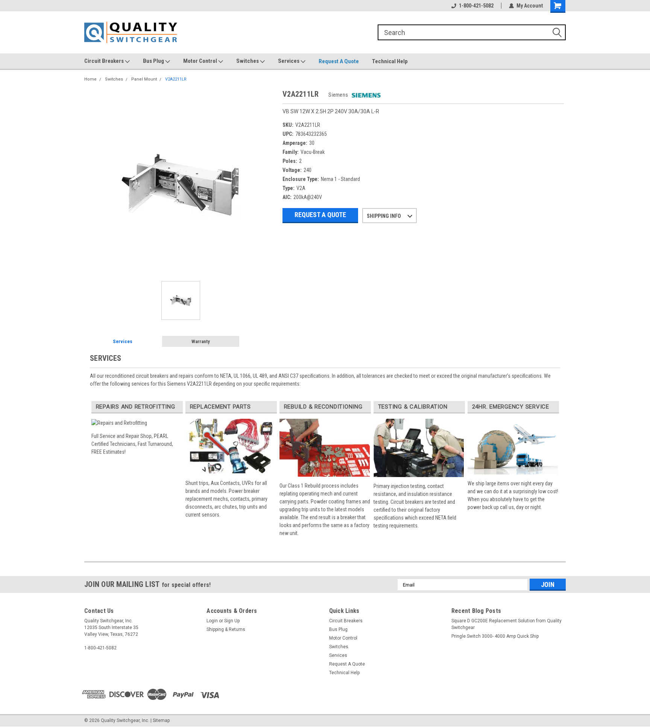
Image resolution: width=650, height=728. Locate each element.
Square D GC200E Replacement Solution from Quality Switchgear (506, 624)
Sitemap (161, 720)
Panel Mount (144, 79)
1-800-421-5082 (476, 6)
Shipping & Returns (226, 629)
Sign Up (232, 620)
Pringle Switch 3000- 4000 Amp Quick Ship (495, 636)
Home (90, 79)
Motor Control (200, 61)
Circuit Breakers (104, 61)
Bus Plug (154, 61)
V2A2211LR (176, 79)
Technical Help (390, 61)
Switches (248, 61)
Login (212, 620)
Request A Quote (339, 61)
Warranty (200, 341)
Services (289, 61)
